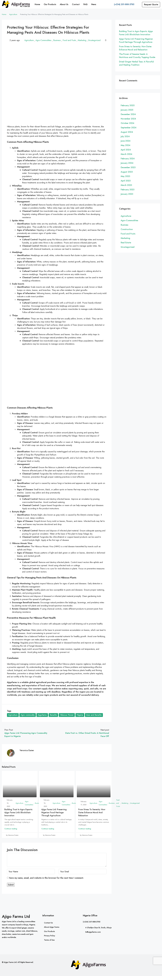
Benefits (53, 714)
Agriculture (13, 14)
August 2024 (127, 132)
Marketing (82, 40)
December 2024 (128, 114)
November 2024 (128, 118)
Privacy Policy (49, 935)
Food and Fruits (69, 40)
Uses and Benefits (94, 714)
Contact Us (48, 922)
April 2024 (126, 149)
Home (37, 4)
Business (57, 40)
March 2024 (126, 154)
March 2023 (126, 185)
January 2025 (127, 109)
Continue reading (10, 828)
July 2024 (125, 136)
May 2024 (125, 145)
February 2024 (128, 158)
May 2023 (125, 176)
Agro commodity (28, 714)
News (93, 4)
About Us (64, 4)
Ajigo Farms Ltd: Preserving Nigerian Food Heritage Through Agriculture (54, 812)
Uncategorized (94, 40)
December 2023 (128, 167)
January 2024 (127, 163)
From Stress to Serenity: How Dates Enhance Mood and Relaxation (91, 812)
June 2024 (125, 140)
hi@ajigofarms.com (93, 932)
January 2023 (127, 194)
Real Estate (126, 242)
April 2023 (126, 180)
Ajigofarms (42, 714)
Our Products (50, 4)
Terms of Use (49, 940)
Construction (127, 229)
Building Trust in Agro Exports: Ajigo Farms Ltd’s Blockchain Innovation (18, 812)
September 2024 (128, 127)
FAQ (85, 4)
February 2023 (127, 189)
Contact (76, 4)
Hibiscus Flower (67, 714)
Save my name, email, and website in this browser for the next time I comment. (46, 877)
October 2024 (127, 123)
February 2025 (127, 105)
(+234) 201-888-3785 (123, 4)
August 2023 (127, 171)
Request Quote (151, 4)
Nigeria (80, 714)
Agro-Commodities (43, 40)
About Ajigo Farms (51, 927)
